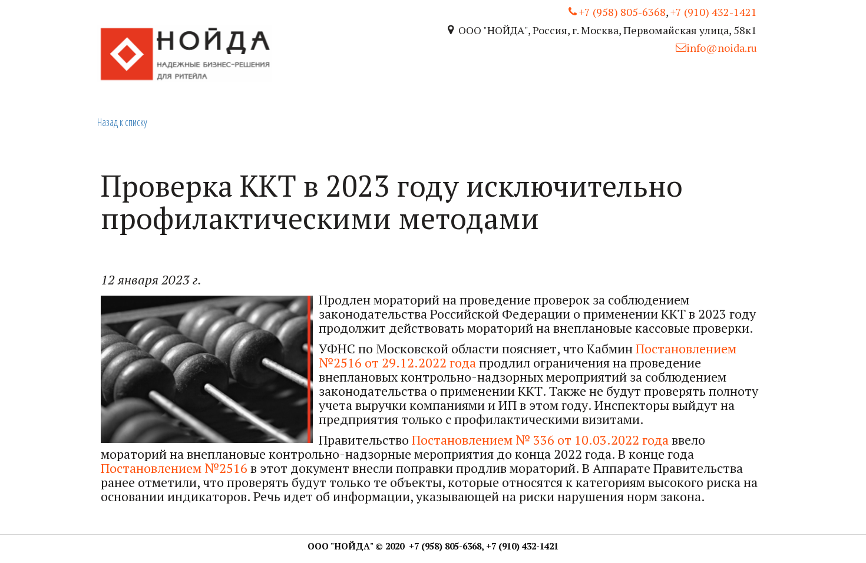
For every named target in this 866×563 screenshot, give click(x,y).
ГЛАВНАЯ (624, 84)
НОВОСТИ (691, 84)
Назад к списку (122, 122)
